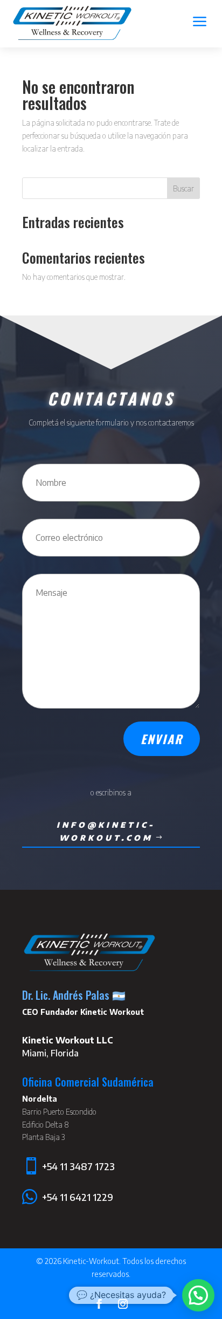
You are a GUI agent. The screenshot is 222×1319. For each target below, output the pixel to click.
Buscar (183, 188)
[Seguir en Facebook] (99, 1304)
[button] (198, 1295)
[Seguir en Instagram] (123, 1304)
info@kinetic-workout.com (106, 831)
